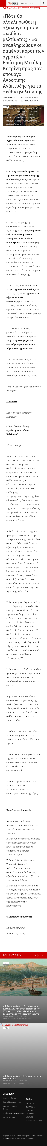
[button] (38, 955)
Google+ (29, 1110)
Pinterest (30, 1114)
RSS (40, 1120)
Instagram (30, 1120)
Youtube (29, 1117)
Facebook (30, 1104)
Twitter (29, 1107)
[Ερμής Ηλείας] (13, 3)
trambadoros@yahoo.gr (16, 1113)
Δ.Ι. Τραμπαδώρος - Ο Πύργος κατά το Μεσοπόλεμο (22, 1077)
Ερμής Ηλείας (10, 1138)
